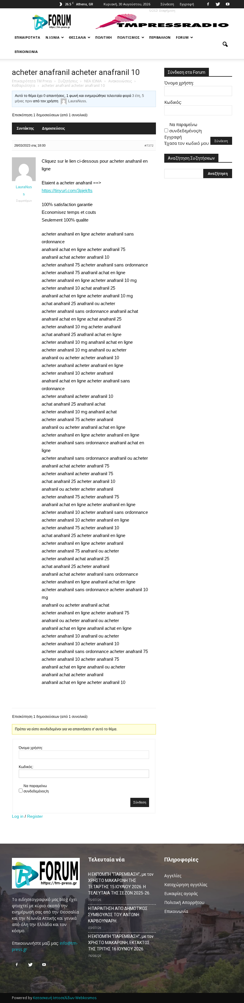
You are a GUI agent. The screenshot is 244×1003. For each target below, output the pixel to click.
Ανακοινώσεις (120, 81)
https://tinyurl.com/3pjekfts (67, 190)
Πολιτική (103, 37)
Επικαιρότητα (27, 37)
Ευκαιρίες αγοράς (181, 893)
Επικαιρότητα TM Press (32, 81)
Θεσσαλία (77, 37)
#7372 (149, 145)
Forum (182, 37)
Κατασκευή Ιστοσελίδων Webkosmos (64, 997)
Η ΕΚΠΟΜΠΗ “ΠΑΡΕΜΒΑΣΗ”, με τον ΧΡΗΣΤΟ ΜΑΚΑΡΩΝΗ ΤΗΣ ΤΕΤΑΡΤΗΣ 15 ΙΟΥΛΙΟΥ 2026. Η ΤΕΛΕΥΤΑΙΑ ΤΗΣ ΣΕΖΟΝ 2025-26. (121, 883)
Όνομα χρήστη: (31, 748)
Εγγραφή (187, 4)
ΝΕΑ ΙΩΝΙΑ (93, 81)
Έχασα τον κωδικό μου (186, 143)
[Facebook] (208, 4)
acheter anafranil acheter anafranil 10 (76, 72)
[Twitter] (217, 4)
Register (35, 816)
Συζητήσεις (68, 81)
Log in (18, 816)
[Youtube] (227, 4)
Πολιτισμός (128, 37)
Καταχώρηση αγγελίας (185, 884)
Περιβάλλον (160, 37)
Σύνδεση (167, 4)
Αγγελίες (172, 875)
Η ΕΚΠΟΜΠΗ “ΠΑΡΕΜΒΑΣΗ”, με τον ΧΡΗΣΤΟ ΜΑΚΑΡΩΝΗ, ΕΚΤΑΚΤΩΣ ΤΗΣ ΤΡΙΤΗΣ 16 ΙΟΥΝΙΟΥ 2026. (121, 942)
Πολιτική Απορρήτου (184, 902)
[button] (225, 44)
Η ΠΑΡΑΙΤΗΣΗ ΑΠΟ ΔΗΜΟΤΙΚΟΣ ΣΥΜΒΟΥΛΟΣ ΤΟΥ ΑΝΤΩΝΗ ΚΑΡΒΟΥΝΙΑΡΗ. (118, 914)
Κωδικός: (26, 767)
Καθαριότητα (23, 85)
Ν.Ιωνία (53, 37)
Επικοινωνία (26, 51)
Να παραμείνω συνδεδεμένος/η (36, 788)
